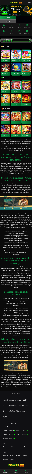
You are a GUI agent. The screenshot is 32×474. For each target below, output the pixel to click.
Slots (19, 27)
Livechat (26, 472)
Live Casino (27, 27)
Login (8, 21)
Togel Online (27, 33)
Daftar (8, 17)
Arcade (11, 33)
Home (3, 27)
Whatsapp (5, 472)
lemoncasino (13, 140)
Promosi (16, 472)
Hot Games (11, 27)
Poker (19, 33)
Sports (3, 33)
